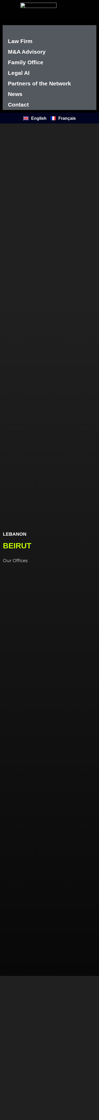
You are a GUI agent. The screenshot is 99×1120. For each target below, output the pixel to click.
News (15, 94)
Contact (18, 105)
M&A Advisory (27, 52)
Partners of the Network (39, 83)
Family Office (25, 62)
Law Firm (20, 41)
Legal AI (19, 73)
